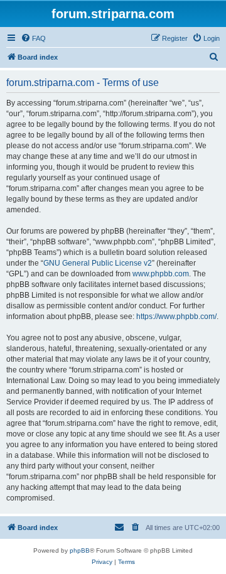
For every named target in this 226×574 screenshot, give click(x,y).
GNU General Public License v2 (97, 263)
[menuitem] (33, 38)
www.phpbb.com (160, 273)
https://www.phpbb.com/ (176, 316)
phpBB (80, 550)
